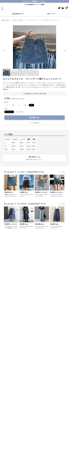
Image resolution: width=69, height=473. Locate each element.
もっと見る (62, 172)
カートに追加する (34, 123)
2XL (31, 105)
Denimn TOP (5, 20)
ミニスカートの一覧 (17, 20)
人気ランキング (51, 13)
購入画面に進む (34, 117)
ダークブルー (9, 112)
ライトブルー (19, 112)
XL (25, 105)
